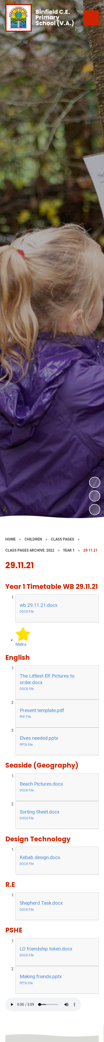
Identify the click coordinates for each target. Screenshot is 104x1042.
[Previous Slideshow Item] (94, 495)
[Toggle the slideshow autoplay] (94, 509)
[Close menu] (91, 17)
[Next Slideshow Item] (94, 482)
